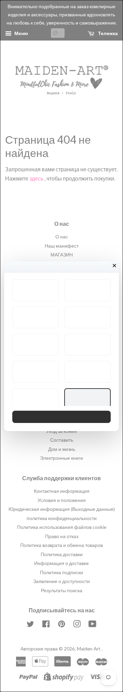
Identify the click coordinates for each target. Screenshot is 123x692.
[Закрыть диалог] (114, 265)
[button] (35, 290)
